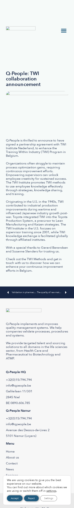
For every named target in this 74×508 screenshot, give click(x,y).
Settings (48, 498)
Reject (31, 498)
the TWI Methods (34, 259)
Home (10, 452)
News (10, 469)
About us (12, 457)
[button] (63, 30)
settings (51, 491)
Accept (15, 498)
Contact (12, 463)
